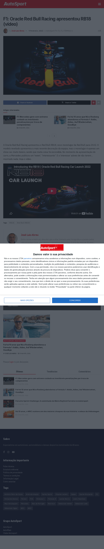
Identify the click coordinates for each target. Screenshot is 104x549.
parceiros (28, 258)
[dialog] (52, 274)
